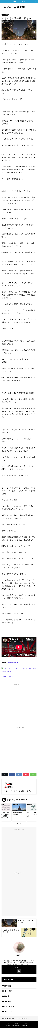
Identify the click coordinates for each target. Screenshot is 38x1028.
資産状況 (7, 1001)
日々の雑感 (5, 14)
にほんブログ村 (7, 676)
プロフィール (9, 1012)
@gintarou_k (13, 662)
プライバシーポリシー (13, 1023)
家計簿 (6, 996)
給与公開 (7, 986)
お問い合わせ (26, 1023)
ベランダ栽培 (9, 1006)
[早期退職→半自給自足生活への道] (14, 9)
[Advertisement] (19, 705)
